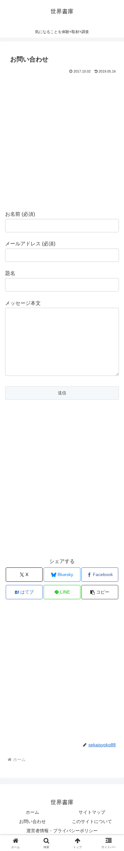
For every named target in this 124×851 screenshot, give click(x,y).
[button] (99, 592)
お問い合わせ (32, 821)
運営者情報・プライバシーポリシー (62, 830)
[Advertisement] (62, 141)
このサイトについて (92, 821)
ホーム (32, 812)
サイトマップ (92, 812)
